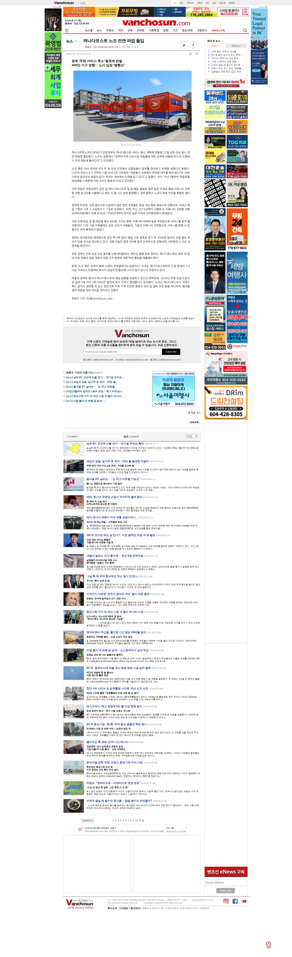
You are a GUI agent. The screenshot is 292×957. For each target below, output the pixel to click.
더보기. (98, 372)
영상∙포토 (187, 30)
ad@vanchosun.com (103, 359)
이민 (120, 30)
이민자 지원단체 (200, 908)
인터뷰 (140, 30)
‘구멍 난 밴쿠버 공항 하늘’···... (224, 61)
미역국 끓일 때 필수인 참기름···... (226, 65)
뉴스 (99, 30)
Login (82, 3)
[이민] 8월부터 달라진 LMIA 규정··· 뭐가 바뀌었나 (94, 391)
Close (56, 7)
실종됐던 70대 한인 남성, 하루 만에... (226, 71)
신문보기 (202, 30)
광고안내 (135, 908)
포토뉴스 (236, 45)
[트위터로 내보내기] (183, 47)
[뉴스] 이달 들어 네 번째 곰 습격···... (86, 400)
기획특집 (154, 30)
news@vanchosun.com (136, 359)
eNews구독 (218, 30)
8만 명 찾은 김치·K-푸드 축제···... (226, 55)
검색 (126, 436)
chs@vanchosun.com (108, 47)
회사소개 (112, 908)
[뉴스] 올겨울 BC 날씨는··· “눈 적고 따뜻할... (91, 386)
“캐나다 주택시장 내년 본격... (224, 58)
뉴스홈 (89, 30)
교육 (130, 30)
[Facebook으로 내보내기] (193, 47)
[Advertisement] (97, 864)
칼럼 (165, 30)
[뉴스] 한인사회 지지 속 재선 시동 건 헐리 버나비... (94, 396)
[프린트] (190, 53)
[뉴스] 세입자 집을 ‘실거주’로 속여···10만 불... (92, 382)
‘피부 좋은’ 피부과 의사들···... (224, 51)
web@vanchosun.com (169, 359)
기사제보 (123, 908)
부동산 (110, 30)
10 (136, 820)
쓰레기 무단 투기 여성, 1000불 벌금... (226, 68)
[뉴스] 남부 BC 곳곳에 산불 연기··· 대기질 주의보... (95, 377)
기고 (175, 30)
